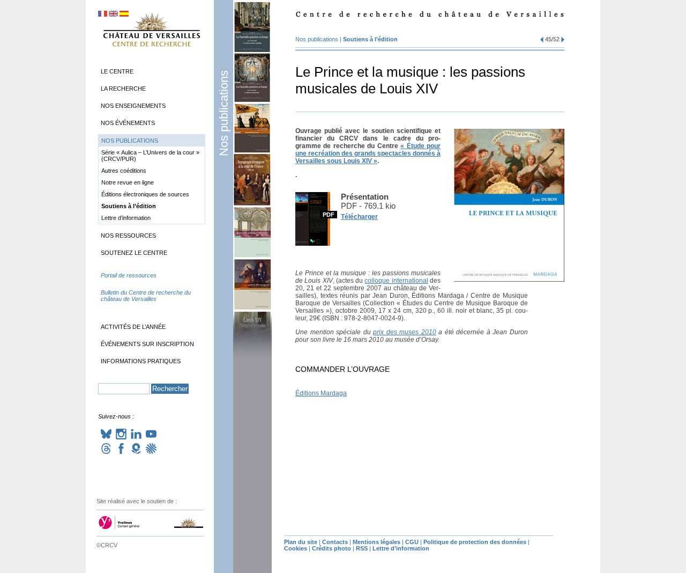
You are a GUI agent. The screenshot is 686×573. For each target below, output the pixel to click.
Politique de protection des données (474, 542)
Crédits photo (331, 548)
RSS (362, 548)
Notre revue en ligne (127, 182)
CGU (412, 542)
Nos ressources (128, 235)
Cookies (295, 548)
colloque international (396, 280)
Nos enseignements (133, 105)
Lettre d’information (126, 218)
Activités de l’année (133, 327)
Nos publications (223, 113)
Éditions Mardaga (321, 393)
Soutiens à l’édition (370, 39)
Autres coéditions (123, 170)
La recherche (123, 88)
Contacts (335, 542)
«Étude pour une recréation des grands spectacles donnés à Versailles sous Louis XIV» (368, 153)
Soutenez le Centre (134, 252)
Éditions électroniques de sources (145, 194)
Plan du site (300, 542)
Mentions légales (376, 542)
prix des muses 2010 (404, 332)
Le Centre (117, 71)
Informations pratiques (141, 361)
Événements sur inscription (147, 344)
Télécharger (359, 217)
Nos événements (128, 123)
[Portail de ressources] (151, 286)
